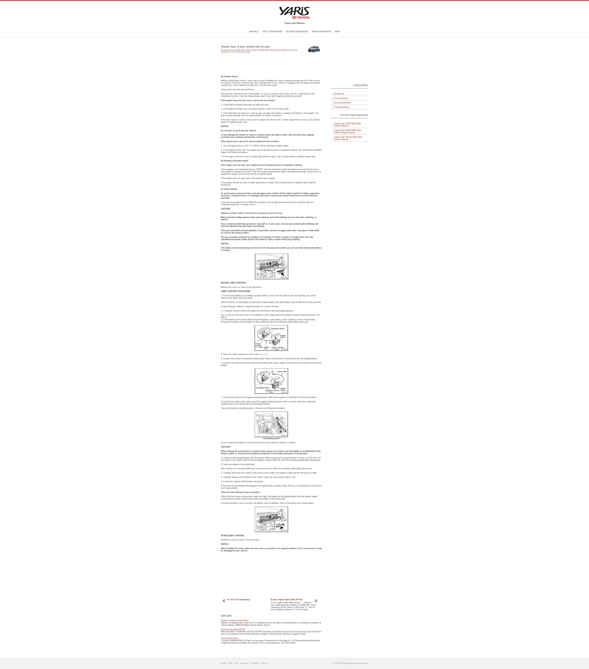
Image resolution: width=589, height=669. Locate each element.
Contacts (254, 663)
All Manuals (339, 94)
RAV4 (337, 31)
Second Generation (297, 31)
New (230, 663)
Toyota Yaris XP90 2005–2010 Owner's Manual (268, 50)
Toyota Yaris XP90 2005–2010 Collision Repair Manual (347, 131)
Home (223, 663)
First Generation (272, 31)
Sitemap (244, 663)
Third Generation (321, 31)
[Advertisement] (271, 64)
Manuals (254, 31)
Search (264, 663)
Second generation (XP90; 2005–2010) (235, 50)
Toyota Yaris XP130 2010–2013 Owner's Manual (348, 138)
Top (236, 663)
